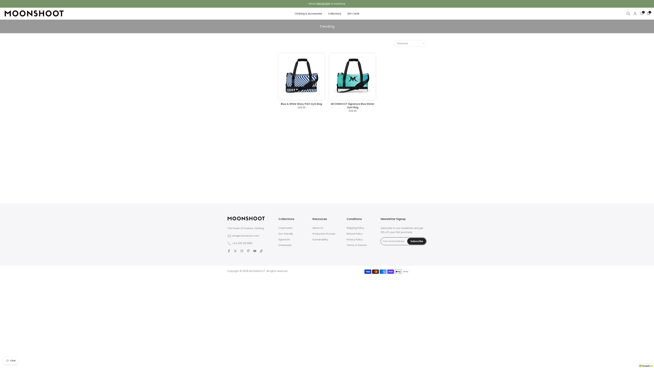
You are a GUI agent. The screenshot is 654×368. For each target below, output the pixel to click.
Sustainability (320, 239)
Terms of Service (357, 245)
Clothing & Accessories (308, 13)
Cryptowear (285, 228)
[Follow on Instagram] (241, 251)
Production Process (324, 233)
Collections (334, 13)
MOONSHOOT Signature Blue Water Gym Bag (352, 105)
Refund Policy (355, 233)
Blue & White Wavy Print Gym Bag (301, 104)
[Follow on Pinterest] (248, 251)
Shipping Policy (355, 228)
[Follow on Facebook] (228, 251)
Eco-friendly (285, 233)
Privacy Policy (355, 239)
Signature (284, 239)
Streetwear (285, 245)
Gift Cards (353, 13)
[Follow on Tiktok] (261, 251)
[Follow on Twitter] (235, 251)
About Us (318, 228)
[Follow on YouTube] (254, 251)
